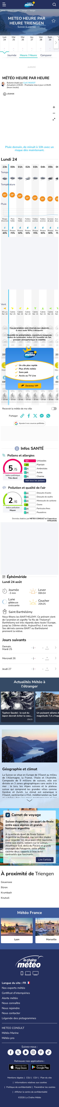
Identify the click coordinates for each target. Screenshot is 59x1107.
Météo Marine (10, 1033)
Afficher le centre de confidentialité (31, 1092)
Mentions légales (15, 1077)
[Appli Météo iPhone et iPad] (18, 1067)
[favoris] (53, 21)
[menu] (4, 4)
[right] (56, 43)
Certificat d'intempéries (16, 993)
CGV (35, 1077)
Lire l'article (44, 859)
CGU (28, 1077)
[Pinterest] (41, 1052)
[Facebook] (11, 1052)
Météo (3, 11)
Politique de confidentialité (18, 1087)
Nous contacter (11, 1013)
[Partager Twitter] (35, 416)
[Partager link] (22, 416)
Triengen (24, 11)
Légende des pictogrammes (19, 1018)
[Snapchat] (26, 1052)
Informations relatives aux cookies (31, 1082)
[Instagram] (33, 1052)
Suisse (9, 11)
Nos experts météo (13, 988)
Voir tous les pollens (35, 480)
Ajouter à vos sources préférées (31, 423)
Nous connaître (11, 1003)
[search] (54, 4)
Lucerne (16, 11)
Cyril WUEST (29, 82)
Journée (11, 55)
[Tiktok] (48, 1052)
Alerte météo (10, 998)
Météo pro (8, 1038)
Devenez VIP (31, 385)
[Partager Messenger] (42, 416)
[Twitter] (18, 1052)
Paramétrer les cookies (44, 1087)
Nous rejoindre (11, 1008)
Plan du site (46, 1077)
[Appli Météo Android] (40, 1067)
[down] (29, 801)
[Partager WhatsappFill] (48, 416)
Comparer (46, 55)
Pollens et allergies (20, 455)
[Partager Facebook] (29, 416)
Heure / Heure (28, 55)
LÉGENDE (10, 94)
